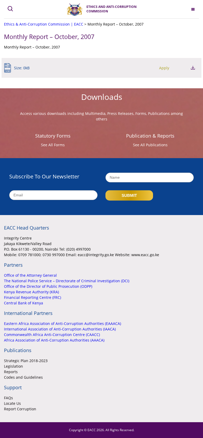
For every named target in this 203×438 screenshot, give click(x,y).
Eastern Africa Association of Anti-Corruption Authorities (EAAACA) (62, 323)
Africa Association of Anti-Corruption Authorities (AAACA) (54, 340)
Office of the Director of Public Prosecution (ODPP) (48, 286)
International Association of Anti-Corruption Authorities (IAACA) (60, 329)
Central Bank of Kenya (23, 302)
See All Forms (53, 144)
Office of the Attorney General (30, 275)
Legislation (13, 366)
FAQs (8, 397)
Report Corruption (20, 408)
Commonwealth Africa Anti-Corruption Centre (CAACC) (52, 334)
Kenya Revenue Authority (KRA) (31, 291)
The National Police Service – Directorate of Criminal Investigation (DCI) (66, 280)
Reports (11, 371)
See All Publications (150, 144)
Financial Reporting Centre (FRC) (32, 297)
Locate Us (12, 403)
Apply (164, 67)
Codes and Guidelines (23, 377)
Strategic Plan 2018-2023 (26, 360)
